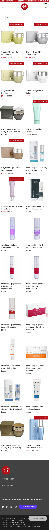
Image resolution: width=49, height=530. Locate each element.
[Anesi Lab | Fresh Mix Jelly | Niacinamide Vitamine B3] (12, 390)
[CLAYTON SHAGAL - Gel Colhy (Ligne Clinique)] (12, 112)
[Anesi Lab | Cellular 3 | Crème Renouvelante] (12, 228)
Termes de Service (18, 520)
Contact (5, 520)
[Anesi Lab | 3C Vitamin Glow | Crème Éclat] (12, 349)
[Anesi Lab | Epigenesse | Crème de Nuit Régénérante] (12, 267)
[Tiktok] (7, 507)
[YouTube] (16, 507)
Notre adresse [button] (8, 486)
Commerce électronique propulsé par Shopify (21, 527)
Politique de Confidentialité (13, 524)
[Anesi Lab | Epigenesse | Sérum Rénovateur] (12, 308)
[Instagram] (11, 507)
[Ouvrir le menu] (5, 6)
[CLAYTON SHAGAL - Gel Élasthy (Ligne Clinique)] (12, 428)
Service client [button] (8, 479)
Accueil (20, 518)
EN (44, 3)
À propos (28, 518)
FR (46, 3)
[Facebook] (3, 507)
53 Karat (7, 518)
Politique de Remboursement (13, 522)
